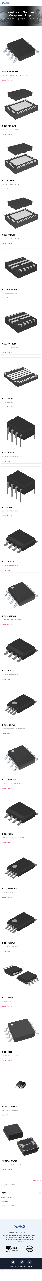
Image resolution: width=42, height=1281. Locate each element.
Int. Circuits (21, 18)
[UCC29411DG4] (21, 982)
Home (4, 18)
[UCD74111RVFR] (21, 220)
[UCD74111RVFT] (21, 165)
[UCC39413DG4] (21, 601)
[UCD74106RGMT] (21, 274)
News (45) (4, 1201)
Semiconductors (12, 18)
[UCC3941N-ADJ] (21, 437)
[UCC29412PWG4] (21, 873)
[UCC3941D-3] (21, 546)
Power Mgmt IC (29, 18)
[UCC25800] (21, 1037)
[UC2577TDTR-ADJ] (21, 1091)
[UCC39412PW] (21, 710)
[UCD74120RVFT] (21, 111)
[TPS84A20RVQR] (21, 1146)
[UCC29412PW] (21, 928)
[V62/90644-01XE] (21, 56)
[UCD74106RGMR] (21, 328)
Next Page (37, 1180)
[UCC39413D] (21, 655)
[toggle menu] (38, 3)
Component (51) (7, 1197)
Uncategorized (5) (7, 1205)
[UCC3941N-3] (21, 492)
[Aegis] (5, 2)
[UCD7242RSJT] (21, 383)
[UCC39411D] (21, 819)
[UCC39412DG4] (21, 764)
